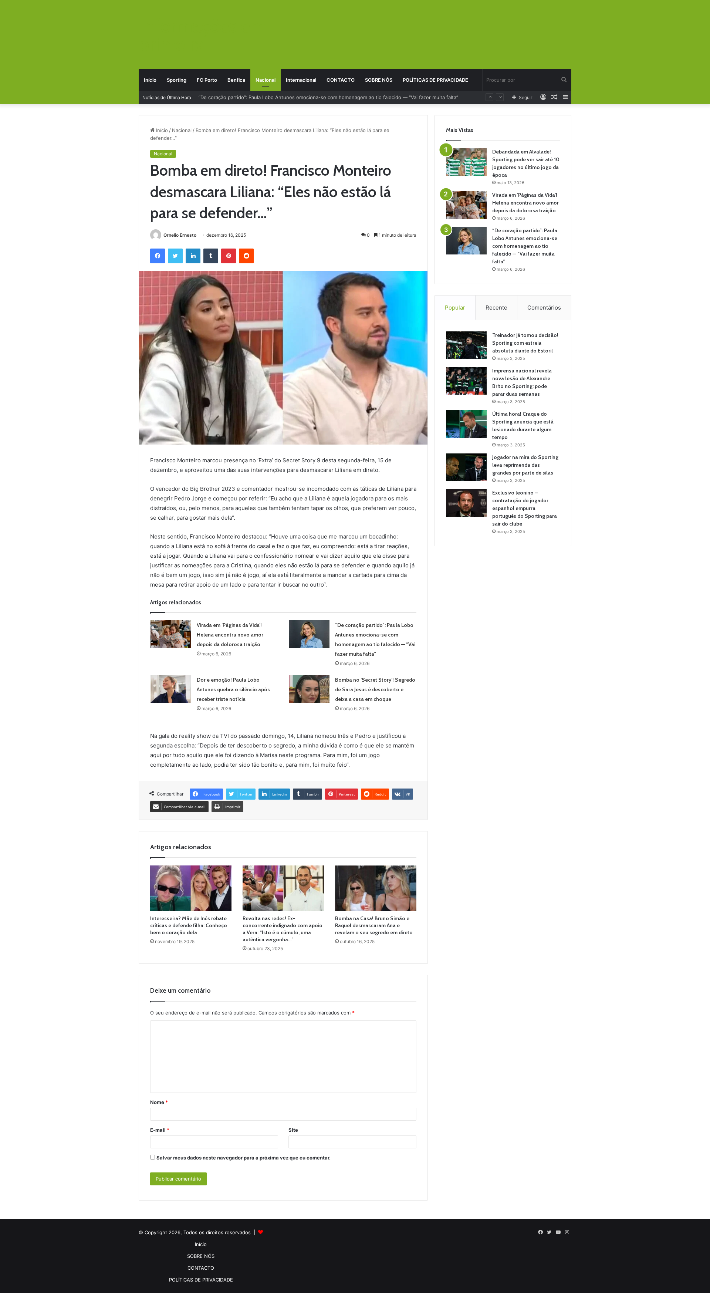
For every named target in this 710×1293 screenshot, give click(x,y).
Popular (455, 307)
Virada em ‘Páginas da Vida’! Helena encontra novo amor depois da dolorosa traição (230, 635)
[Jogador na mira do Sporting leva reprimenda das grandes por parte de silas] (466, 467)
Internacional (301, 80)
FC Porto (207, 80)
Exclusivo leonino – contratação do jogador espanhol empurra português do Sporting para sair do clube (524, 508)
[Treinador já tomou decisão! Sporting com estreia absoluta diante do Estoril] (466, 345)
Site (293, 1130)
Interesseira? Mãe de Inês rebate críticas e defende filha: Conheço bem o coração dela (188, 925)
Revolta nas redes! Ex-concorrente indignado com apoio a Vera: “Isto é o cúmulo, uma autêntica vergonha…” (282, 929)
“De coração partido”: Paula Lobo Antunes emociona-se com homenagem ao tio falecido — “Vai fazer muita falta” (524, 246)
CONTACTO (341, 80)
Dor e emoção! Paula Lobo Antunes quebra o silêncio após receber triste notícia (291, 97)
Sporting (176, 80)
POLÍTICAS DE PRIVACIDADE (435, 80)
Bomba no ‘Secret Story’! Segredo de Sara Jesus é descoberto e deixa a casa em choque (375, 689)
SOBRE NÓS (378, 80)
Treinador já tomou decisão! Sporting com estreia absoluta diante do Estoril (525, 343)
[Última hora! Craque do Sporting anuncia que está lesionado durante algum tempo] (466, 424)
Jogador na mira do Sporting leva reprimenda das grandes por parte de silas (525, 465)
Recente (496, 307)
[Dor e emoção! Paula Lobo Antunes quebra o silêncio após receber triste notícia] (171, 689)
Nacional (265, 80)
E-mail (159, 1130)
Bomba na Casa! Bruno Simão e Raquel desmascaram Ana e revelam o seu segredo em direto (374, 925)
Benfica (236, 80)
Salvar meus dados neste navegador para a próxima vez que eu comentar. (243, 1158)
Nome (159, 1102)
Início (150, 80)
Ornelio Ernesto (179, 235)
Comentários (544, 307)
